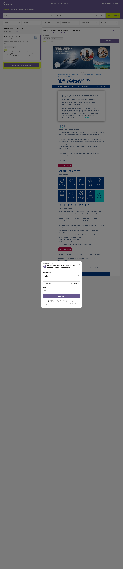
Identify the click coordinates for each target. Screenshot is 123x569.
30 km (75, 283)
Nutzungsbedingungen (48, 301)
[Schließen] (78, 264)
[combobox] (60, 276)
